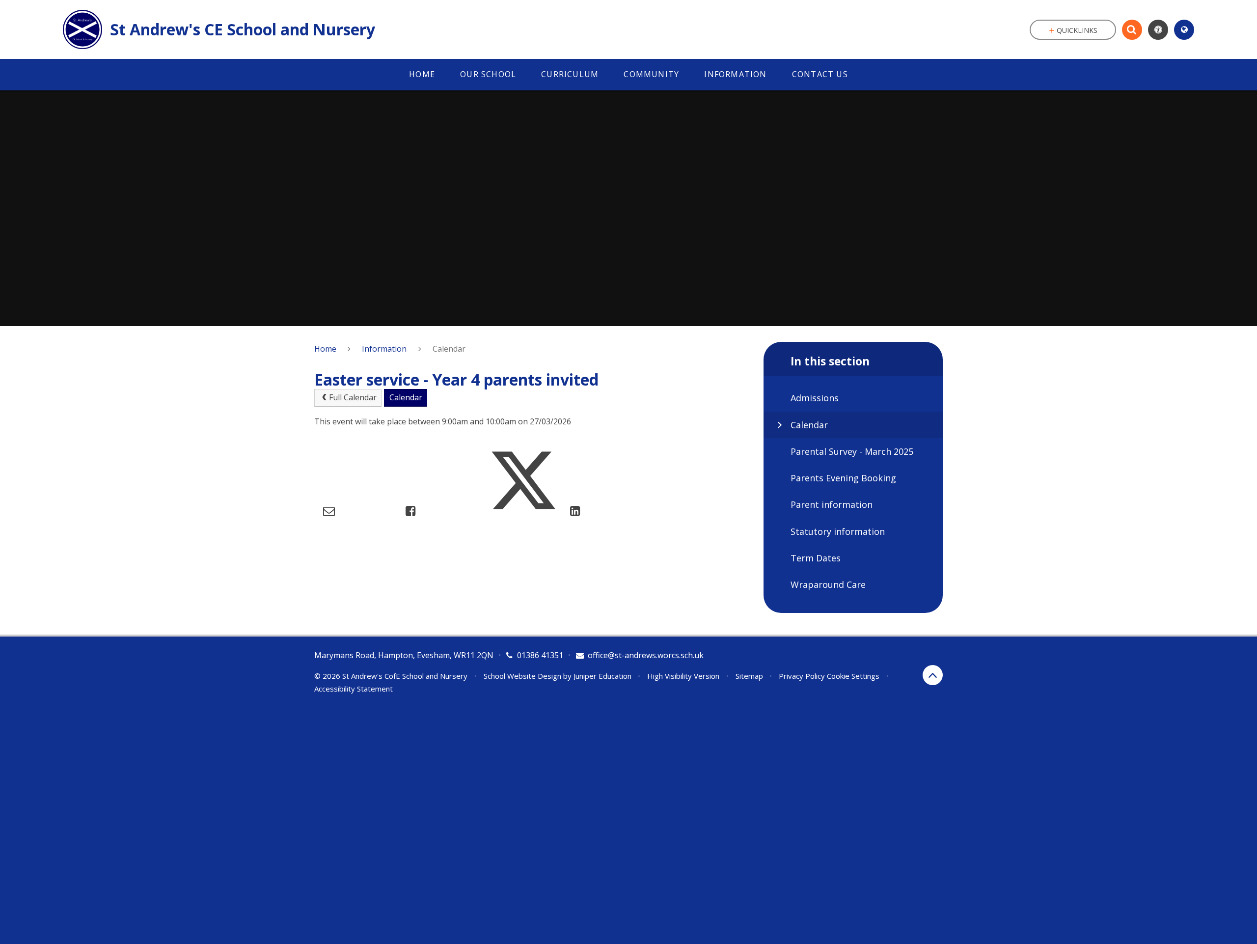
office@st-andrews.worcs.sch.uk (646, 655)
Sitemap (749, 676)
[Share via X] (523, 510)
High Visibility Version (683, 676)
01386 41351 (540, 655)
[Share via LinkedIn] (575, 510)
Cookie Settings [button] (853, 676)
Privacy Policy (802, 676)
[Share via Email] (329, 510)
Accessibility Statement (353, 689)
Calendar (449, 348)
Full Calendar (353, 397)
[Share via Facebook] (411, 510)
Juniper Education (602, 676)
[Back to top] (933, 675)
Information (384, 348)
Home (325, 348)
